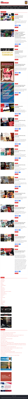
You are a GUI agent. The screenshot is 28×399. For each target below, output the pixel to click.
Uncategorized (20, 30)
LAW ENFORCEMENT (3, 285)
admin (20, 19)
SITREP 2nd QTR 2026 (3, 337)
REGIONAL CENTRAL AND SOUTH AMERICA (6, 291)
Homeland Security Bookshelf (19, 107)
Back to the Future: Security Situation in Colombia (6, 349)
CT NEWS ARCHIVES (15, 6)
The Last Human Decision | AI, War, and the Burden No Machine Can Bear (9, 336)
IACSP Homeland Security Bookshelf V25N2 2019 (20, 237)
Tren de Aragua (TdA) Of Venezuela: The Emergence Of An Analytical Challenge (10, 355)
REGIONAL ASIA (2, 290)
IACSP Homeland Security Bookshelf (20, 121)
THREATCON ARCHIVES (21, 6)
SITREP (1, 298)
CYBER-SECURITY (3, 280)
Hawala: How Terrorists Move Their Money (6, 350)
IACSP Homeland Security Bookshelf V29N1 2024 (20, 86)
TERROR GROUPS (3, 302)
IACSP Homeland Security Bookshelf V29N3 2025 (20, 65)
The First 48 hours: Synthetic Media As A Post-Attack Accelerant (8, 332)
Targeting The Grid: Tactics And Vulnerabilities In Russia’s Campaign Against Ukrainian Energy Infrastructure (13, 343)
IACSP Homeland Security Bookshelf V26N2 (20, 194)
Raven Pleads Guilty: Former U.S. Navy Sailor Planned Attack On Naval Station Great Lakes (11, 352)
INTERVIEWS (2, 284)
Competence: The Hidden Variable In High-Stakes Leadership (8, 351)
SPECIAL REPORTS (3, 6)
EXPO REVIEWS (2, 281)
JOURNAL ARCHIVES (9, 6)
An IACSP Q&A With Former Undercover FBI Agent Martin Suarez (8, 346)
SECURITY (2, 296)
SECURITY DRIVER (3, 297)
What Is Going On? (3, 331)
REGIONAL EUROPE (3, 292)
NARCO (1, 286)
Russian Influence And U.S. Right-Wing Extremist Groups (7, 342)
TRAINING (2, 303)
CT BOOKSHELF (16, 14)
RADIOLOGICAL (2, 287)
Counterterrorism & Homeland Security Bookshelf (19, 17)
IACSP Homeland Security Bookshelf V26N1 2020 (20, 208)
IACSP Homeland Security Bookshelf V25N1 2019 (20, 251)
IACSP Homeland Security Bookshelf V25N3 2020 (20, 223)
